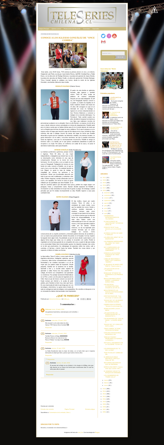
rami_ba (80, 432)
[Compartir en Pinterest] (90, 299)
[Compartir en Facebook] (88, 299)
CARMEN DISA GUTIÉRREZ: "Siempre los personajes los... (113, 305)
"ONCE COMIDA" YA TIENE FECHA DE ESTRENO (112, 329)
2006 (104, 412)
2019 (104, 182)
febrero (106, 383)
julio (105, 205)
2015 (104, 388)
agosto (106, 203)
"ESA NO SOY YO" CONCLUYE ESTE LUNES (113, 325)
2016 (104, 190)
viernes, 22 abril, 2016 (58, 348)
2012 (104, 396)
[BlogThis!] (83, 299)
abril (105, 213)
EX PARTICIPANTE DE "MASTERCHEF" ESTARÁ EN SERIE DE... (113, 223)
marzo (106, 380)
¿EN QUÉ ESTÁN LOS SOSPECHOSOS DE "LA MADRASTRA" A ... (112, 314)
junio (105, 208)
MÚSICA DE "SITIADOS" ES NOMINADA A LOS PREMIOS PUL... (113, 274)
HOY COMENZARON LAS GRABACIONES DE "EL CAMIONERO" (111, 248)
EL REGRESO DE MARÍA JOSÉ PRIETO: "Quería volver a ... (113, 265)
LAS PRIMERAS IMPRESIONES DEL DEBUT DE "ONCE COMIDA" (113, 243)
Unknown (48, 309)
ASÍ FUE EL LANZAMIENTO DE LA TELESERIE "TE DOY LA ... (113, 344)
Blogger (97, 432)
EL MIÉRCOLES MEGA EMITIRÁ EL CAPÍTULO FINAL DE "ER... (112, 358)
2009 (104, 404)
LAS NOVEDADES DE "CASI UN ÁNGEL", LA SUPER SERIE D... (113, 320)
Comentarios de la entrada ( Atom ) (59, 412)
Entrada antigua (90, 409)
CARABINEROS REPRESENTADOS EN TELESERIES (111, 217)
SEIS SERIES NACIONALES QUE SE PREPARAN (112, 363)
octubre (106, 198)
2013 (104, 394)
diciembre (107, 192)
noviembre (107, 195)
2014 (104, 391)
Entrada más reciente (47, 409)
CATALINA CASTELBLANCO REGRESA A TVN (112, 333)
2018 (104, 185)
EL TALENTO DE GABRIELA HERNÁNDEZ (115, 114)
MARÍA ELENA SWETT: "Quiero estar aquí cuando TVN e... (113, 367)
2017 (104, 188)
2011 (104, 399)
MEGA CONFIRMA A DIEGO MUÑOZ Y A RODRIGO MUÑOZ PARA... (112, 280)
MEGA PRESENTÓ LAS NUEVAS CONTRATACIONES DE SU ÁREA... (113, 292)
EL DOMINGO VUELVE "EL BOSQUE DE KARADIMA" (112, 372)
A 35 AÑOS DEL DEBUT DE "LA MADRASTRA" (113, 238)
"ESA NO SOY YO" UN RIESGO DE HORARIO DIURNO (113, 301)
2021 (104, 177)
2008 (104, 407)
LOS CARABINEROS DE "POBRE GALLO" (111, 376)
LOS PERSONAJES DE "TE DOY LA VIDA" (112, 349)
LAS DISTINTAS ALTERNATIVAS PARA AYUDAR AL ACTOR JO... (112, 286)
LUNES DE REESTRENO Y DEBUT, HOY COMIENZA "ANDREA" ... (112, 260)
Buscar (120, 57)
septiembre (107, 200)
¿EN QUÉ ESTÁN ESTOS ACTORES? (111, 269)
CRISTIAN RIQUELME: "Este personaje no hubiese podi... (113, 296)
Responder (48, 314)
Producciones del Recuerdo (72, 28)
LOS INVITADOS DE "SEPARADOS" (116, 128)
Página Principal (44, 28)
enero (106, 385)
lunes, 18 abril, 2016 (58, 309)
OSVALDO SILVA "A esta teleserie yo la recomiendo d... (112, 229)
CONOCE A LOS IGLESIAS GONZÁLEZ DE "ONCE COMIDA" (112, 254)
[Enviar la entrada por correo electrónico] (77, 299)
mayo (106, 211)
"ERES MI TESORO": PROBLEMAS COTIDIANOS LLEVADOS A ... (113, 338)
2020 (104, 180)
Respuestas (50, 359)
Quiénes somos (56, 28)
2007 (104, 409)
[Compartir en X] (86, 299)
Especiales (96, 28)
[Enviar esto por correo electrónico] (81, 299)
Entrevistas (86, 28)
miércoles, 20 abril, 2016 (59, 320)
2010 (104, 401)
